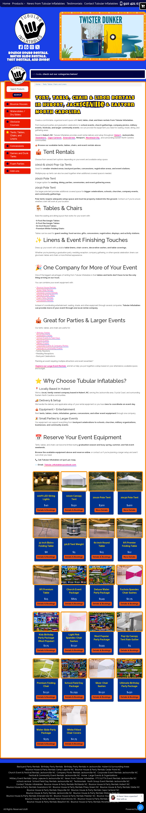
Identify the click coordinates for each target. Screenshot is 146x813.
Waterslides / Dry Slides (17, 113)
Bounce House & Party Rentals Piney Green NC (76, 787)
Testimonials (74, 3)
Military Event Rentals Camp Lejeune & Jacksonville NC (37, 778)
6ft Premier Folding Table (129, 544)
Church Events (43, 341)
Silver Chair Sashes (101, 685)
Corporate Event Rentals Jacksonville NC (117, 772)
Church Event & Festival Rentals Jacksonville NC (31, 772)
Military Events (43, 343)
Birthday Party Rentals (52, 766)
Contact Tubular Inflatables (101, 3)
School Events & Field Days (48, 338)
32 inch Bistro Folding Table (46, 544)
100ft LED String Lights (46, 498)
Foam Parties (17, 163)
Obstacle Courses (15, 123)
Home (6, 3)
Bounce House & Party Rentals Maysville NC (48, 790)
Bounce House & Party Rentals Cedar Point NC (98, 769)
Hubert (117, 135)
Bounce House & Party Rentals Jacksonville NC (49, 793)
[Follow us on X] (37, 47)
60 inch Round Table (102, 544)
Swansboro (41, 138)
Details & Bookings (46, 510)
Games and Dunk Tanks (19, 155)
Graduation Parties (44, 335)
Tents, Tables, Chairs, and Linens (17, 135)
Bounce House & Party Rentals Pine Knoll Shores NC (50, 799)
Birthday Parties (43, 333)
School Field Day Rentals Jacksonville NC (52, 781)
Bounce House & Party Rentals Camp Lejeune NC (50, 769)
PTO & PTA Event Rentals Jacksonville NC (115, 778)
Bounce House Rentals (46, 287)
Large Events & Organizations (102, 775)
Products (18, 3)
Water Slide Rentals (45, 290)
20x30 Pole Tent (129, 497)
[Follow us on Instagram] (32, 47)
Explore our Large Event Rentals (51, 366)
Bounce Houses (18, 104)
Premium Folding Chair (46, 685)
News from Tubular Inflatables (46, 3)
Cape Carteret (54, 138)
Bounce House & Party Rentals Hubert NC (109, 784)
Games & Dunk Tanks (46, 295)
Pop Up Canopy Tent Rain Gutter (129, 638)
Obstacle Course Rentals (47, 293)
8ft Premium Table (46, 591)
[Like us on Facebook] (20, 47)
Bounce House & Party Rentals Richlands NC (65, 784)
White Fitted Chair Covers (74, 731)
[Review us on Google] (26, 47)
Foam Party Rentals (45, 298)
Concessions (17, 146)
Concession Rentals (45, 300)
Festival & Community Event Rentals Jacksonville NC (54, 775)
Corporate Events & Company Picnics (52, 346)
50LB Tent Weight (74, 544)
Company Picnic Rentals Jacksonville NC (76, 772)
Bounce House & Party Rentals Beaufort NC (48, 802)
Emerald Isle (69, 138)
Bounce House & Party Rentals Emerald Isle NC (29, 796)
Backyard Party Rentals (28, 766)
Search (17, 95)
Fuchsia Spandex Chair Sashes (129, 591)
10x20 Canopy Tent (74, 498)
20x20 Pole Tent (102, 497)
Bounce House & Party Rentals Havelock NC (99, 799)
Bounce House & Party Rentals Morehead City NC (95, 802)
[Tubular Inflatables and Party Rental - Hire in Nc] (29, 26)
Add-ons (14, 171)
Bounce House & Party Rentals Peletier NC (75, 796)
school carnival (24, 781)
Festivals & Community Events (49, 348)
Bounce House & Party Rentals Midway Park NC (96, 793)
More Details (102, 510)
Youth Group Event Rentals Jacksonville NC (108, 781)
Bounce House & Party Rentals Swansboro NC (29, 787)
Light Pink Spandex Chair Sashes (74, 637)
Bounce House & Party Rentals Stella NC (120, 787)
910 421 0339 (133, 3)
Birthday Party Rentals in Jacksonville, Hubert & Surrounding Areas (96, 766)
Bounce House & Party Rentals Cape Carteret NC (95, 790)
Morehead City (92, 138)
